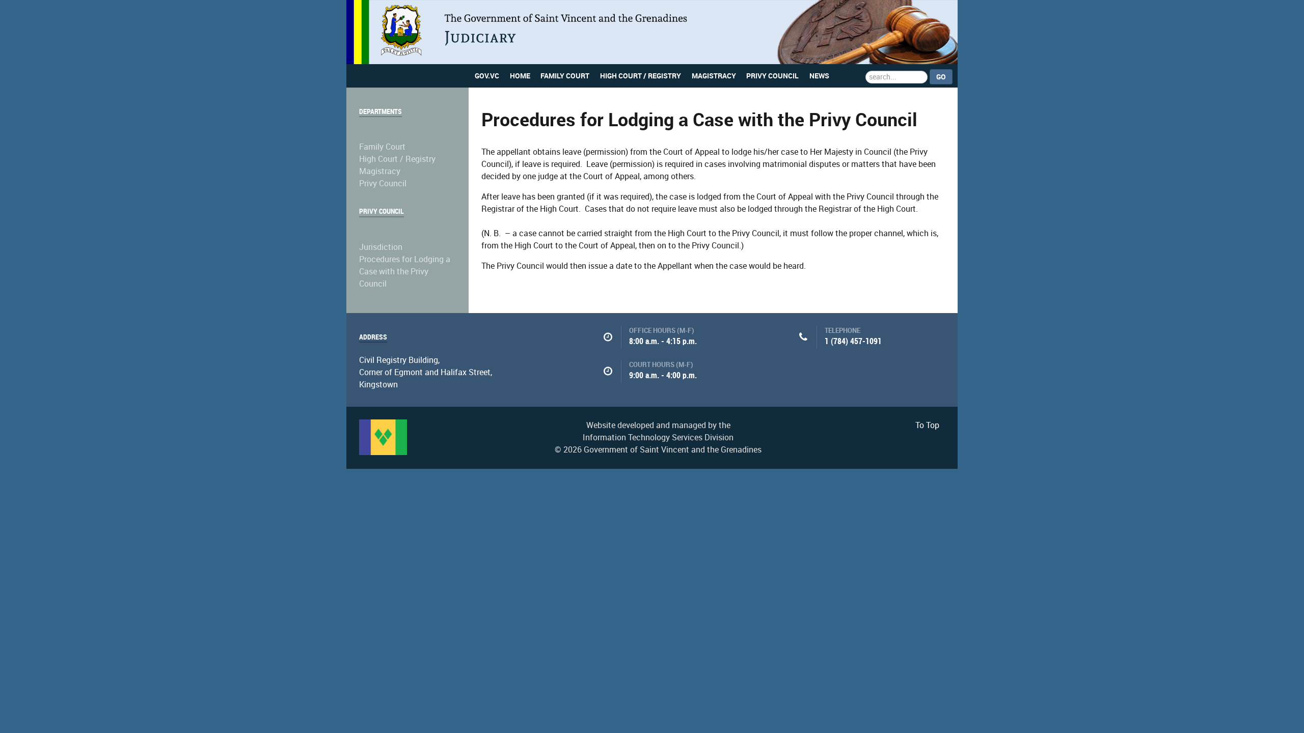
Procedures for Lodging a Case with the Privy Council (404, 272)
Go (941, 77)
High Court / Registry (397, 159)
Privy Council (382, 183)
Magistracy (379, 171)
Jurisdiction (380, 247)
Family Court (382, 147)
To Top (927, 425)
